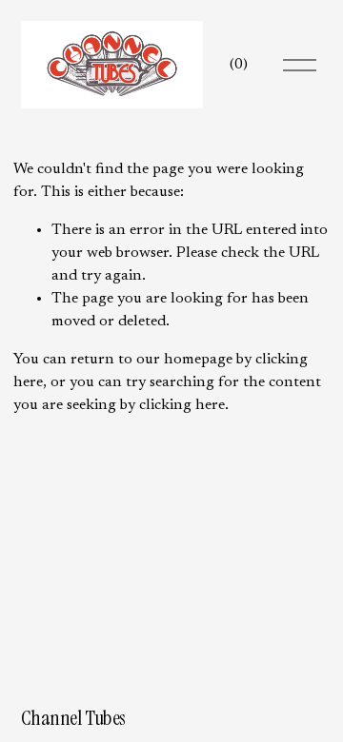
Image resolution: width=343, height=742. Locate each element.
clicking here (182, 405)
